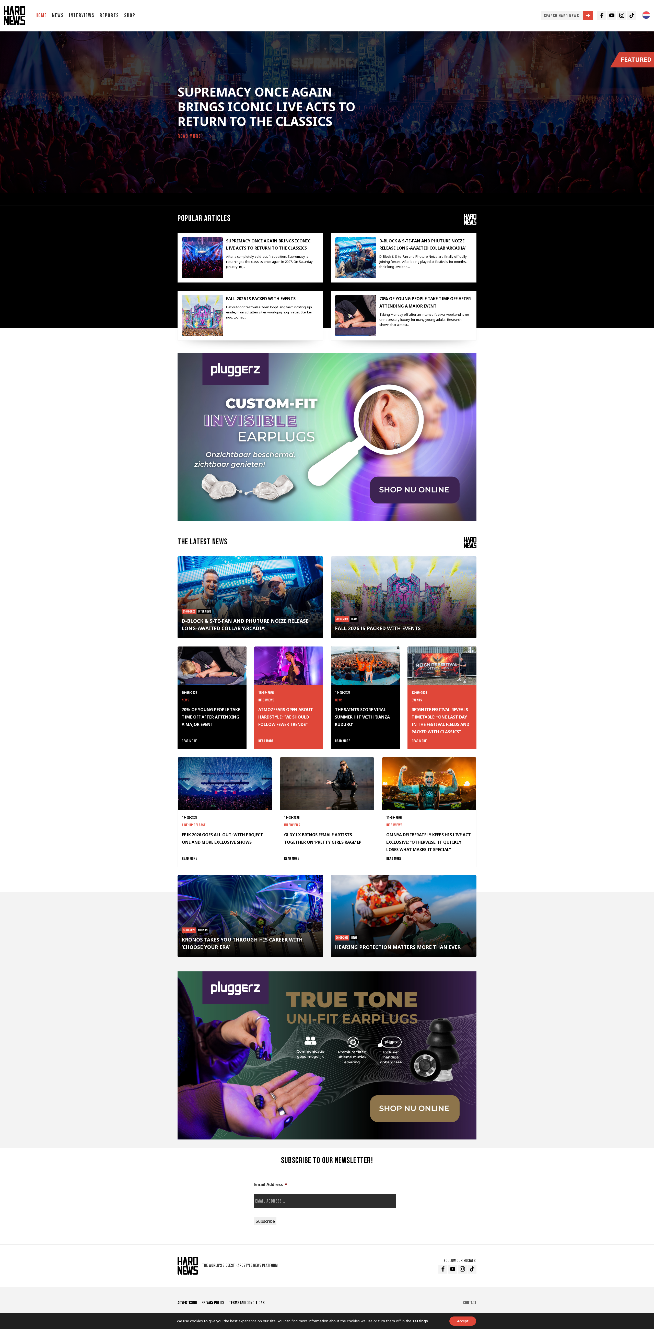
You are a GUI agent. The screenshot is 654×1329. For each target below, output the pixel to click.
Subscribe (265, 1221)
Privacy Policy (213, 1303)
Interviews (82, 15)
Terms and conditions (246, 1303)
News (58, 15)
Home (41, 15)
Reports (109, 15)
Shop (129, 15)
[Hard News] (14, 15)
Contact (469, 1303)
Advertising (187, 1303)
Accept (463, 1321)
